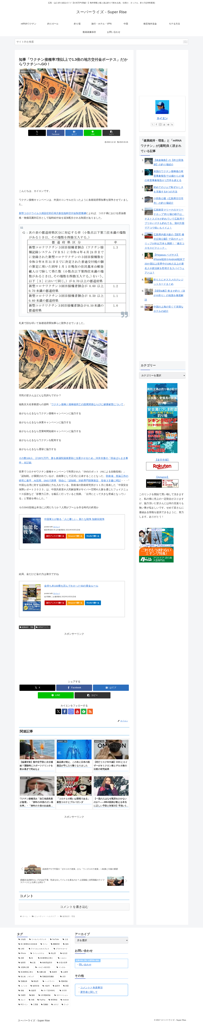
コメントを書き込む (74, 907)
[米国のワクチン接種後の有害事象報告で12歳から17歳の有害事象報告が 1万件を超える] (149, 172)
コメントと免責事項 (91, 987)
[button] (185, 41)
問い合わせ (85, 964)
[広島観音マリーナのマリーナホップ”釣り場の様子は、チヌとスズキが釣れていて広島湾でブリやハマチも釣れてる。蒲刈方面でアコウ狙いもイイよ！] (149, 211)
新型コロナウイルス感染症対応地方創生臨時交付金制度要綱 (52, 213)
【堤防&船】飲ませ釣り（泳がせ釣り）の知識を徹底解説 (165, 295)
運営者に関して (89, 992)
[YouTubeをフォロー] (77, 711)
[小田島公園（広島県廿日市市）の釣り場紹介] (149, 199)
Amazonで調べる (75, 536)
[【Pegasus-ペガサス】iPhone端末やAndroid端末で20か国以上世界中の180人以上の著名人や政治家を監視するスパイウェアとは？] (149, 255)
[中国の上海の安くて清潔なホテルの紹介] (149, 307)
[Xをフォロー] (58, 711)
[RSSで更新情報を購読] (90, 711)
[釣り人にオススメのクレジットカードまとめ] (149, 280)
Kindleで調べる (93, 536)
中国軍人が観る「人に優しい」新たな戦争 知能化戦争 (74, 519)
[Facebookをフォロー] (64, 711)
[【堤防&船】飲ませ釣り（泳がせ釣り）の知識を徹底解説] (149, 291)
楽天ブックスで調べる (55, 536)
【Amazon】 (162, 477)
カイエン (162, 118)
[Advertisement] (46, 164)
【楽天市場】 (162, 459)
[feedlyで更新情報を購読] (83, 711)
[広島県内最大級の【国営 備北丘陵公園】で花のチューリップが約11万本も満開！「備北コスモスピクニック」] (149, 235)
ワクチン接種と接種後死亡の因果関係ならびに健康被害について (87, 404)
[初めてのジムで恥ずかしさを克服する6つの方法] (149, 188)
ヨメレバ (56, 527)
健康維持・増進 (28, 627)
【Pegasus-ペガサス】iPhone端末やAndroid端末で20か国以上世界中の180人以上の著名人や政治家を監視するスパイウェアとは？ (165, 264)
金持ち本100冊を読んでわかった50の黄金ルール (71, 585)
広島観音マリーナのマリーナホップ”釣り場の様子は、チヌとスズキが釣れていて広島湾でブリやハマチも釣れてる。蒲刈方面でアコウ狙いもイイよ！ (164, 218)
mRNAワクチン (44, 627)
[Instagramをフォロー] (71, 711)
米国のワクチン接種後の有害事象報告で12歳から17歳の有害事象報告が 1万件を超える (164, 176)
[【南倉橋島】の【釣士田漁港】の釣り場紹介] (149, 160)
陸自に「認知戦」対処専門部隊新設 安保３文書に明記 (90, 480)
